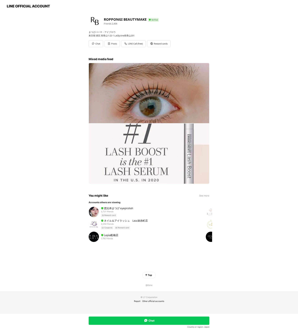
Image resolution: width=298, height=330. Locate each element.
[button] (112, 43)
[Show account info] (153, 20)
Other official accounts (153, 301)
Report (137, 301)
